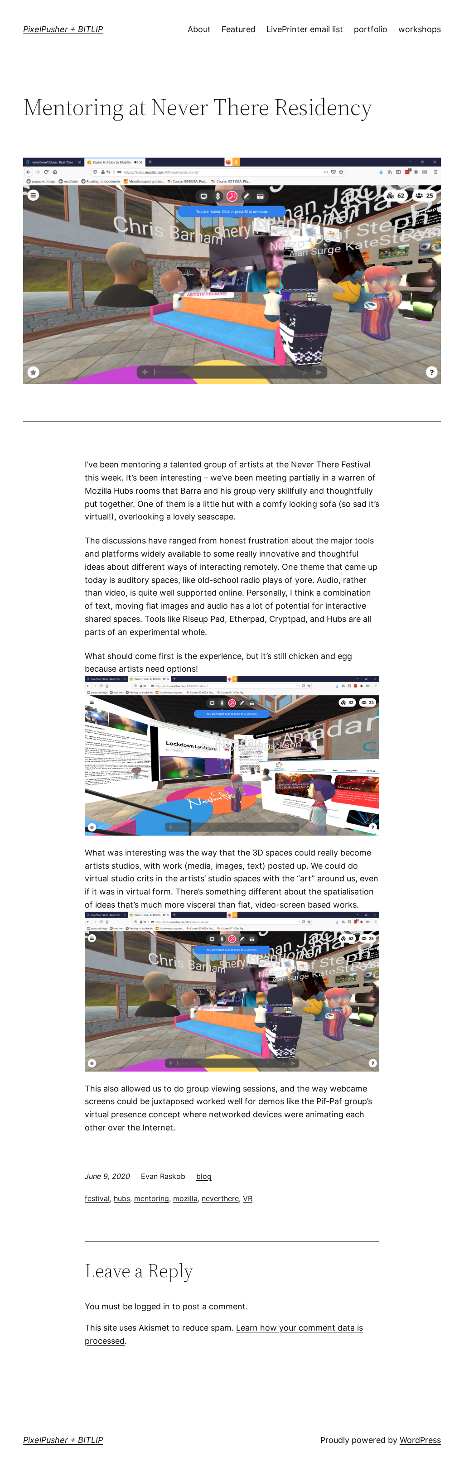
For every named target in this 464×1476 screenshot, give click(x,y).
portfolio (370, 29)
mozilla (185, 1198)
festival (97, 1198)
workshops (419, 29)
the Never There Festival (323, 464)
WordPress (420, 1440)
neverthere (220, 1198)
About (199, 29)
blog (204, 1176)
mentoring (151, 1198)
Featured (239, 29)
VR (247, 1198)
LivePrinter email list (304, 29)
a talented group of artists (213, 464)
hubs (122, 1198)
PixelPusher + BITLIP (63, 29)
